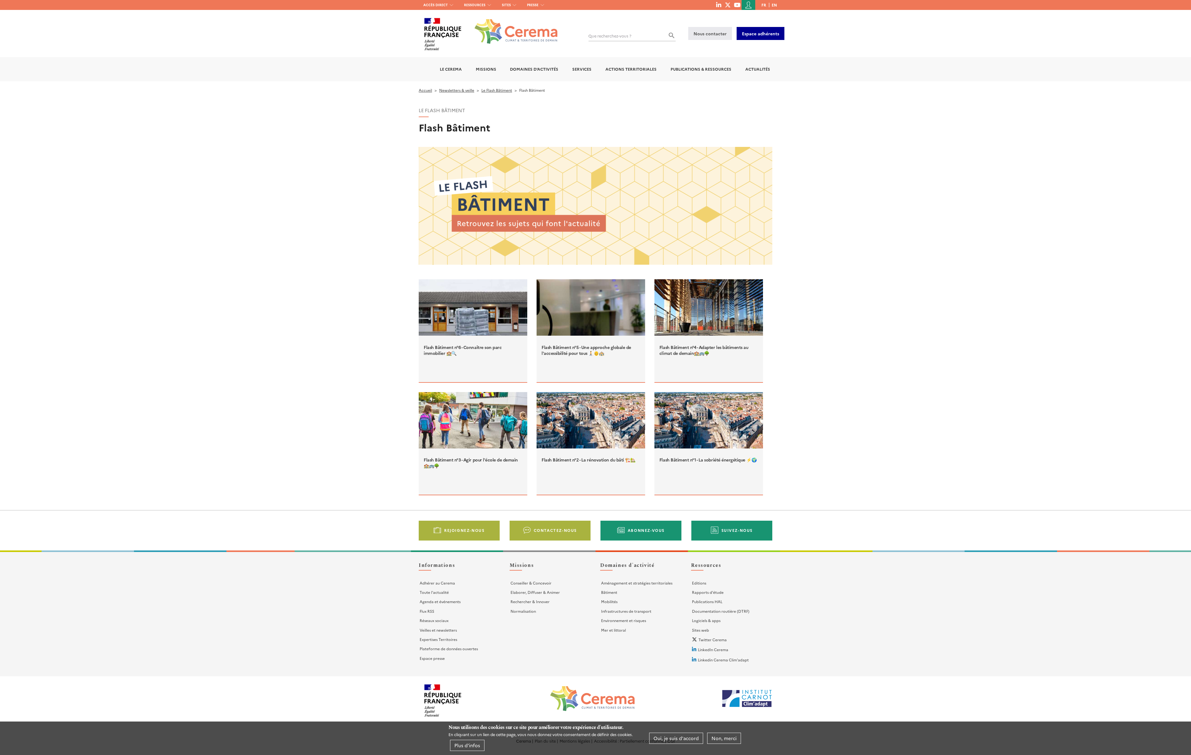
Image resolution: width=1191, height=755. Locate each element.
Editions (699, 582)
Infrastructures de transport (626, 611)
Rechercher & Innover (530, 601)
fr (763, 4)
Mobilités (609, 601)
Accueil (425, 90)
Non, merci (724, 738)
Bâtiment (609, 592)
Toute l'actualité (434, 592)
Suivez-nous (737, 530)
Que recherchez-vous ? (609, 35)
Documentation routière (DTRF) (720, 611)
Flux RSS (427, 611)
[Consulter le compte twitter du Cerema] (728, 4)
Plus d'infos (467, 745)
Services (581, 69)
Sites (506, 4)
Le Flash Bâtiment (496, 90)
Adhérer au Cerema (437, 582)
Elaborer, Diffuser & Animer (535, 592)
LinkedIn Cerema (713, 649)
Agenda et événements (440, 601)
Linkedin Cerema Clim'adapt (723, 659)
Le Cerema (451, 69)
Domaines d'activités (534, 69)
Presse (532, 4)
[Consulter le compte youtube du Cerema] (737, 4)
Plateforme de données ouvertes (449, 648)
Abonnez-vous (646, 530)
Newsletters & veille (456, 90)
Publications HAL (707, 601)
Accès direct (435, 4)
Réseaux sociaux (434, 620)
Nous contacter (710, 33)
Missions (486, 69)
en (774, 4)
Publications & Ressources (701, 69)
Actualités (757, 69)
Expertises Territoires (438, 639)
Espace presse (432, 658)
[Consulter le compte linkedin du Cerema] (718, 4)
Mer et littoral (613, 630)
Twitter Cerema (712, 639)
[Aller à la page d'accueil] (512, 27)
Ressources (474, 4)
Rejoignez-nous (464, 530)
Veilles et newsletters (438, 630)
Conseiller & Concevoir (531, 582)
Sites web (700, 630)
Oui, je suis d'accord (676, 738)
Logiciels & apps (706, 620)
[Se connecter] (748, 5)
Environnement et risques (623, 620)
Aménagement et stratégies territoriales (636, 582)
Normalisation (523, 611)
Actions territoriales (631, 69)
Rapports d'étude (708, 592)
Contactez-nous (555, 530)
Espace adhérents (760, 33)
